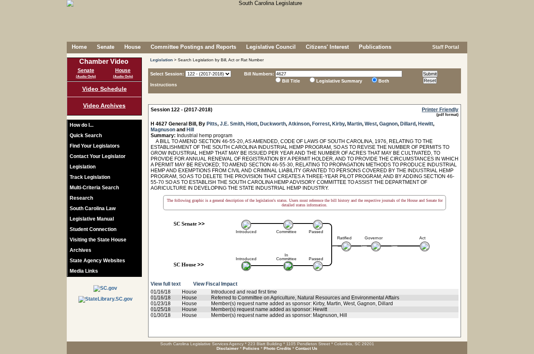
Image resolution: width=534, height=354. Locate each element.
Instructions (163, 84)
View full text (166, 284)
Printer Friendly (440, 110)
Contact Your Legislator (98, 156)
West (371, 124)
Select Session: (167, 73)
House (132, 47)
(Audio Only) (86, 76)
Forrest (321, 124)
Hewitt (425, 124)
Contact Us (306, 348)
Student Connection (93, 229)
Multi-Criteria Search (94, 188)
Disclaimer (228, 348)
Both (383, 80)
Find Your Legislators (95, 146)
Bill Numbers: (259, 73)
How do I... (81, 125)
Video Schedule (104, 88)
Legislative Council (271, 47)
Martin (354, 124)
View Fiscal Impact (215, 284)
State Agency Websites (97, 261)
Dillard (408, 124)
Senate (105, 47)
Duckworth (273, 124)
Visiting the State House (98, 240)
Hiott (251, 124)
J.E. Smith (232, 124)
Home (79, 47)
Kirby (338, 124)
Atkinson (299, 124)
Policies (251, 348)
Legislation (83, 167)
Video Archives (104, 105)
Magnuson (163, 130)
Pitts (212, 124)
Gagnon (388, 124)
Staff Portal (445, 47)
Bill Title (291, 80)
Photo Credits (277, 348)
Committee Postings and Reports (193, 47)
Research (81, 198)
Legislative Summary (339, 80)
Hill (190, 130)
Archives (80, 250)
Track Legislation (90, 177)
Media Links (84, 271)
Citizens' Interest (327, 47)
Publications (375, 47)
